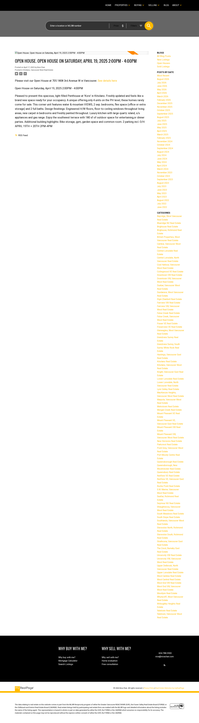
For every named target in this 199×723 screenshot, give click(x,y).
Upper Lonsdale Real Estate (170, 572)
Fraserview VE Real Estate (169, 327)
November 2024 (164, 141)
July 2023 (161, 186)
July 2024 (161, 155)
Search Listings (65, 664)
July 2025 (161, 120)
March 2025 (162, 134)
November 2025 (164, 107)
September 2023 (165, 179)
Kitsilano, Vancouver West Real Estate (38, 70)
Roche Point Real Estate (168, 486)
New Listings (163, 59)
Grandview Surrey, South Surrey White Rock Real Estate (168, 347)
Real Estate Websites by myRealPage (169, 688)
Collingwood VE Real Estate (170, 271)
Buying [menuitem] (138, 5)
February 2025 (164, 138)
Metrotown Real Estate (168, 406)
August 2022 (163, 200)
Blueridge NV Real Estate (169, 223)
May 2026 (162, 89)
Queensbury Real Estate (168, 472)
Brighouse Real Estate (167, 226)
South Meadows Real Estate (170, 513)
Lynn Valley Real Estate (168, 389)
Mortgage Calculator (67, 660)
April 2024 (162, 165)
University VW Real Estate (169, 555)
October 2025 (163, 110)
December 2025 (164, 103)
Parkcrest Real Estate (167, 444)
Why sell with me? (110, 657)
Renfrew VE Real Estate (168, 475)
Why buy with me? (66, 657)
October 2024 (163, 145)
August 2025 (163, 117)
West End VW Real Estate (169, 583)
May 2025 (162, 127)
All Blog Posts (164, 56)
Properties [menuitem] (121, 5)
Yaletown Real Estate (167, 610)
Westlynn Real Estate (167, 593)
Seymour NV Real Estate (168, 503)
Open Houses (163, 63)
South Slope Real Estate (168, 517)
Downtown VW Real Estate (169, 275)
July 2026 (161, 82)
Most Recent (163, 75)
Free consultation (110, 664)
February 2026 (164, 100)
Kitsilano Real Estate (167, 361)
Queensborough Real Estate (170, 462)
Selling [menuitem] (152, 5)
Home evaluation (110, 660)
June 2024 (162, 158)
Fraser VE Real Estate (167, 323)
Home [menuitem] (108, 5)
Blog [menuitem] (166, 5)
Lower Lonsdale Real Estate (170, 379)
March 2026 (162, 96)
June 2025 (162, 124)
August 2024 (163, 152)
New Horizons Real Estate (169, 441)
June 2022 (162, 207)
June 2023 (162, 190)
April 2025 (162, 131)
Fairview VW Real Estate (168, 302)
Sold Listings (163, 66)
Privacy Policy (149, 688)
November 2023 (164, 172)
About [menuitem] (175, 5)
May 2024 (162, 162)
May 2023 (162, 193)
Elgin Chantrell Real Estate (169, 299)
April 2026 (162, 93)
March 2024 (162, 169)
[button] (164, 665)
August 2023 (163, 183)
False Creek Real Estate (168, 313)
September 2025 (165, 113)
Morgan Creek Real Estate (169, 410)
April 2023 (162, 196)
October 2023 (163, 176)
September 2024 (165, 148)
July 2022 (161, 203)
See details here (107, 80)
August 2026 (163, 79)
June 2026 (162, 86)
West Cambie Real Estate (169, 576)
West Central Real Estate (169, 579)
